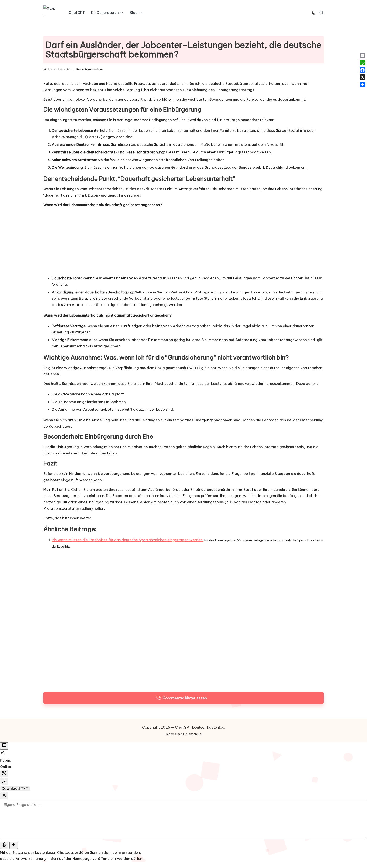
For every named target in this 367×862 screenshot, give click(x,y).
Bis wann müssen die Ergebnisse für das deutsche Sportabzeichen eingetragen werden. (127, 540)
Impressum (173, 734)
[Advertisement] (183, 241)
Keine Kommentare (89, 69)
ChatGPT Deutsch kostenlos (199, 727)
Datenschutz (192, 734)
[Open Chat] (4, 746)
